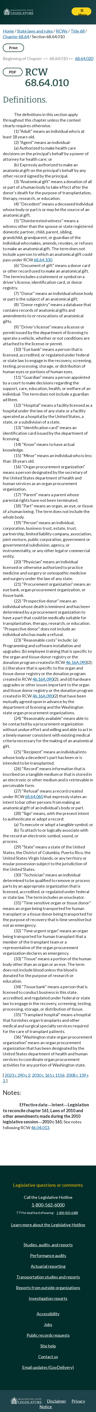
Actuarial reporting (48, 1266)
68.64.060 (34, 796)
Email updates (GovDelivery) (48, 1367)
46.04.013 (40, 1127)
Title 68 (78, 31)
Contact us (48, 1356)
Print (13, 47)
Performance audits (48, 1255)
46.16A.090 (76, 662)
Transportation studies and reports (48, 1276)
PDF (12, 72)
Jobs (48, 1324)
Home (8, 31)
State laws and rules (35, 31)
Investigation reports (48, 1298)
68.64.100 (43, 259)
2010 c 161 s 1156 (48, 1075)
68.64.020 (84, 58)
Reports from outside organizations (48, 1287)
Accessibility (48, 1313)
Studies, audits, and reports (48, 1244)
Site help (48, 1345)
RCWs (62, 31)
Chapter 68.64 (16, 36)
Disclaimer (56, 1401)
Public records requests (48, 1335)
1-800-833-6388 (67, 1213)
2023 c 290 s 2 (17, 1075)
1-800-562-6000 (48, 1204)
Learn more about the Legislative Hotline (48, 1224)
